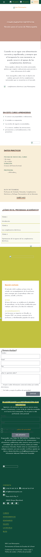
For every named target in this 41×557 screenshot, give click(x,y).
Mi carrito (26, 2)
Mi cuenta (15, 2)
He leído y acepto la (17, 429)
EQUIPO (6, 524)
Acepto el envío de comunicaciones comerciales (18, 432)
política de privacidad (24, 429)
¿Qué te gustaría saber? (9, 373)
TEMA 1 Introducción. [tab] (6, 219)
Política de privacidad (24, 552)
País (2, 366)
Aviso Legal (27, 549)
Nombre (3, 353)
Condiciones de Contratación (13, 549)
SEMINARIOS (7, 520)
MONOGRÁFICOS (9, 517)
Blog (5, 531)
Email (2, 359)
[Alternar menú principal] (4, 2)
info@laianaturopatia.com (14, 491)
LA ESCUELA (7, 528)
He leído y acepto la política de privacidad (17, 390)
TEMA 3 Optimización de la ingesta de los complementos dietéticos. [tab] (17, 238)
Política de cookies (10, 552)
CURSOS (6, 513)
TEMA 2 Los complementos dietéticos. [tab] (11, 228)
